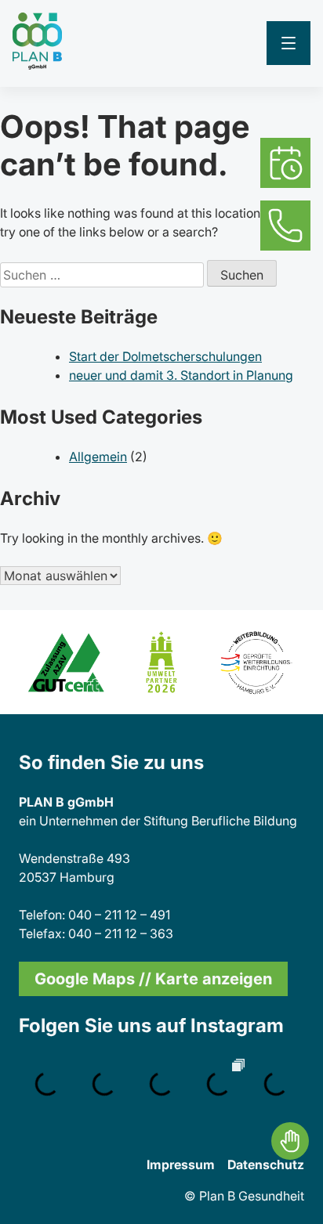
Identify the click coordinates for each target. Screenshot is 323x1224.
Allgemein (98, 456)
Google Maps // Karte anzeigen (153, 978)
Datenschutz (265, 1164)
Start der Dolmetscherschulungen (165, 356)
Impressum (181, 1164)
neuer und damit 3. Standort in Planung (181, 375)
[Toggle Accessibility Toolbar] (290, 1141)
